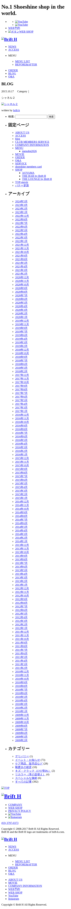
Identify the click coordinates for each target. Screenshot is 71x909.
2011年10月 (22, 639)
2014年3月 (21, 534)
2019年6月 (21, 335)
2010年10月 (22, 678)
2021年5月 (21, 262)
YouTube (13, 895)
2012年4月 (21, 617)
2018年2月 (21, 371)
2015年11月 (22, 461)
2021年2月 (21, 273)
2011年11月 (22, 635)
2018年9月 (21, 356)
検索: (11, 116)
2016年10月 (22, 422)
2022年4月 (21, 234)
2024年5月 (21, 201)
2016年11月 (22, 418)
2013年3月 (21, 577)
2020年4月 (21, 306)
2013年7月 (21, 563)
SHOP (18, 169)
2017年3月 (21, 407)
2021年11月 (22, 248)
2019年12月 (22, 320)
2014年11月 (22, 505)
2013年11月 (22, 548)
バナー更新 (22, 185)
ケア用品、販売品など (29, 763)
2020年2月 (21, 313)
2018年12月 (22, 349)
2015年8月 (21, 472)
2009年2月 (21, 740)
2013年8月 (21, 559)
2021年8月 (21, 259)
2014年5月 (21, 526)
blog (17, 138)
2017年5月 (21, 400)
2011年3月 (21, 664)
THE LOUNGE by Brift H (37, 179)
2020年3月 (21, 309)
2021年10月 (22, 252)
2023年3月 (21, 205)
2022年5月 (21, 230)
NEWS (12, 46)
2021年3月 (21, 270)
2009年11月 (22, 718)
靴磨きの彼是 (23, 767)
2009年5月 (21, 736)
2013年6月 (21, 566)
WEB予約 (14, 889)
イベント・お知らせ (27, 759)
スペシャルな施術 (26, 778)
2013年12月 (22, 545)
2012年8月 (21, 602)
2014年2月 (21, 537)
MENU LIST (22, 61)
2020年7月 (21, 295)
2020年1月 (21, 317)
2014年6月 (21, 523)
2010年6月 (21, 693)
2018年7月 (21, 360)
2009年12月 (22, 715)
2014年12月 (22, 501)
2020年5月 (21, 302)
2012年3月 (21, 620)
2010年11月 (22, 675)
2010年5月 (21, 696)
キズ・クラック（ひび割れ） (33, 770)
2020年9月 (21, 288)
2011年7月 (21, 649)
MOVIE (19, 154)
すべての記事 (23, 781)
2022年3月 (21, 237)
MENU (19, 148)
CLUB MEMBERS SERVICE (32, 141)
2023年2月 (21, 208)
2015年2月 (21, 494)
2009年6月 (21, 733)
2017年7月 (21, 393)
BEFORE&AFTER (26, 64)
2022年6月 (21, 226)
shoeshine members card (28, 166)
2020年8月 (21, 291)
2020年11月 (22, 281)
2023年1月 (21, 212)
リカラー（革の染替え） (30, 774)
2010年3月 (21, 704)
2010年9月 (21, 682)
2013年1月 (21, 584)
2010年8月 (21, 686)
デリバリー (22, 756)
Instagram (13, 898)
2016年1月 (21, 454)
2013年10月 (22, 552)
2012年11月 (22, 592)
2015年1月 (21, 498)
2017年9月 (21, 385)
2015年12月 (22, 458)
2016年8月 (21, 429)
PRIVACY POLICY (19, 810)
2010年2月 (21, 707)
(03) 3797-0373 (9, 823)
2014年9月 (21, 512)
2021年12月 (22, 244)
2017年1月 (21, 411)
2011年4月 (21, 660)
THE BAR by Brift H (34, 175)
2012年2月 (21, 624)
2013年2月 (21, 581)
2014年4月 (21, 530)
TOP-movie (21, 182)
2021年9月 (21, 255)
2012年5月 (21, 613)
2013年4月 (21, 573)
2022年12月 (22, 215)
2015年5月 (21, 483)
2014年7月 (21, 519)
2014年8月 (21, 516)
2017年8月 (21, 389)
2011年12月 (22, 631)
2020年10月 (22, 284)
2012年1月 (21, 628)
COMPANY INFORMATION (32, 144)
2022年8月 (21, 219)
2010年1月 (21, 711)
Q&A (11, 76)
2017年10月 (22, 382)
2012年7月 (21, 606)
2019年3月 (21, 342)
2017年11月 (22, 378)
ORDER (13, 70)
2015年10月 (22, 465)
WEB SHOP (15, 807)
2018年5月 (21, 367)
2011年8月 (21, 646)
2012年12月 (22, 588)
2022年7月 (21, 223)
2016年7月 (21, 432)
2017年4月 (21, 403)
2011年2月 (21, 668)
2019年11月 (22, 324)
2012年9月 (21, 599)
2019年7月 (21, 331)
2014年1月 (21, 541)
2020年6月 (21, 299)
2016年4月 (21, 443)
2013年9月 (21, 555)
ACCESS (13, 49)
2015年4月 (21, 487)
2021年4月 (21, 266)
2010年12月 (22, 671)
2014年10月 (22, 508)
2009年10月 (22, 722)
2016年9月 (21, 425)
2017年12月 (22, 375)
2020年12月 (22, 277)
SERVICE (21, 163)
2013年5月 (21, 570)
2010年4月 (21, 700)
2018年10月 (22, 353)
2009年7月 (21, 729)
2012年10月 (22, 595)
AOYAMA (28, 172)
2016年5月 (21, 440)
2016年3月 (21, 447)
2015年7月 (21, 476)
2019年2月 (21, 346)
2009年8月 (21, 725)
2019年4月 (21, 338)
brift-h (16, 110)
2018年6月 (21, 364)
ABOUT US (22, 132)
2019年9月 (21, 328)
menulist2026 (29, 151)
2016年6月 (21, 436)
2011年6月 (21, 653)
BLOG (12, 73)
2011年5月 (21, 657)
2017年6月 (21, 396)
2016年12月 (22, 414)
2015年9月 (21, 469)
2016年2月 (21, 451)
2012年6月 (21, 610)
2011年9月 (21, 642)
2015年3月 (21, 490)
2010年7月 (21, 689)
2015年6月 (21, 479)
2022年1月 (21, 241)
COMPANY (15, 804)
